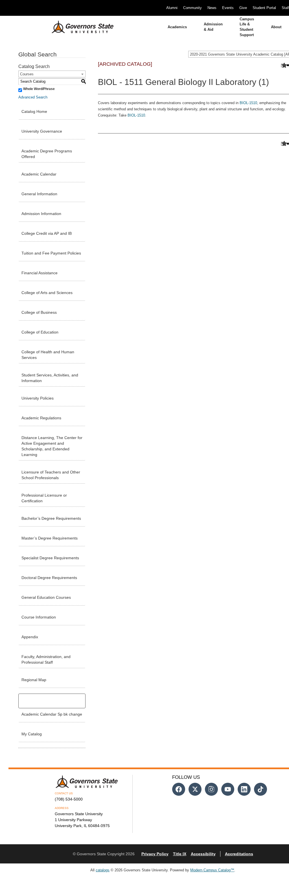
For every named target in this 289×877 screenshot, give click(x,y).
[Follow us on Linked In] (244, 789)
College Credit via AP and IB (46, 233)
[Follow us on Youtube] (227, 789)
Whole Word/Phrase (39, 89)
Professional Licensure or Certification (44, 498)
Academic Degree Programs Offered (46, 154)
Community (192, 8)
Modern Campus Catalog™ (212, 870)
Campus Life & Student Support (247, 27)
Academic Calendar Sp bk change (51, 714)
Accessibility (203, 854)
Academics (177, 27)
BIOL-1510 (248, 103)
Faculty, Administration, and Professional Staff (46, 659)
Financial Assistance (39, 273)
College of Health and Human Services (47, 355)
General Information (39, 194)
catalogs (103, 870)
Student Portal (264, 8)
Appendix (29, 637)
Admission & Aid (213, 27)
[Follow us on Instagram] (211, 789)
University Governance (41, 131)
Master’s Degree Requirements (49, 538)
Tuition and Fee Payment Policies (51, 253)
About (276, 27)
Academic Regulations (41, 418)
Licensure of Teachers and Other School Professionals (50, 475)
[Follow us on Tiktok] (260, 789)
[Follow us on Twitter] (195, 789)
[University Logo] (78, 27)
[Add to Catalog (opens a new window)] (283, 65)
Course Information (38, 617)
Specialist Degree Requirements (50, 558)
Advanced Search (32, 97)
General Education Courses (46, 597)
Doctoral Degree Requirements (49, 577)
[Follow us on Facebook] (178, 789)
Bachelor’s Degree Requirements (51, 518)
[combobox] (52, 74)
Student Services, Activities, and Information (49, 378)
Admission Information (41, 213)
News (211, 8)
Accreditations (239, 854)
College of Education (39, 332)
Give (243, 8)
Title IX (179, 854)
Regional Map (33, 680)
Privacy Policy (154, 854)
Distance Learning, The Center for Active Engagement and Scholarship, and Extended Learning (51, 446)
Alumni (172, 8)
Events (228, 8)
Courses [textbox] (27, 74)
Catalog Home (34, 111)
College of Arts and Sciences (47, 292)
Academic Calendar (38, 174)
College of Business (39, 312)
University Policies (37, 398)
